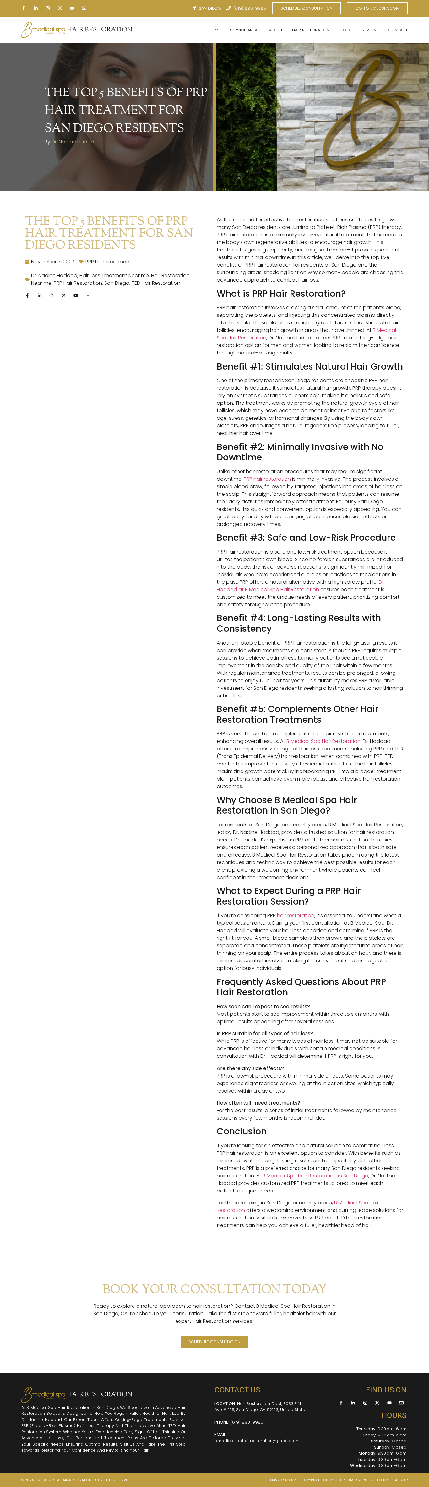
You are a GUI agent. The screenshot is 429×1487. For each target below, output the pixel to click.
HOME (214, 30)
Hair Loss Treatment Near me (114, 275)
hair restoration (295, 915)
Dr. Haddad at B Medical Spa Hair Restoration (301, 585)
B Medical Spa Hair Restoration (323, 741)
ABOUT (276, 30)
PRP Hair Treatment (108, 261)
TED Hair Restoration (156, 283)
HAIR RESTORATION (99, 30)
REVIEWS (370, 30)
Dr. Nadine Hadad (73, 141)
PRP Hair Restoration (78, 283)
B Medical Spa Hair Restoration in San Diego (315, 1175)
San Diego (116, 283)
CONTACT (398, 30)
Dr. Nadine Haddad (54, 275)
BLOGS (345, 30)
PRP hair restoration (267, 479)
